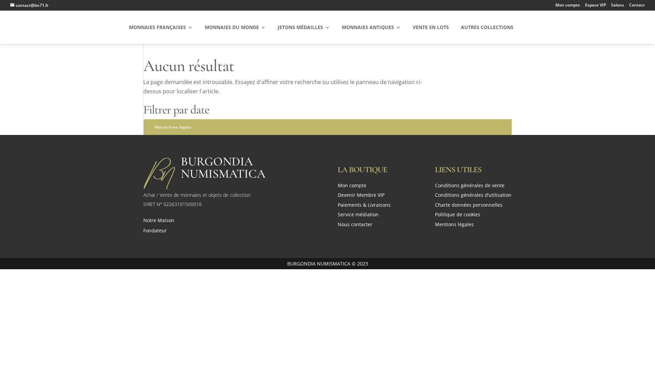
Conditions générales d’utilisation (473, 195)
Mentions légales (454, 225)
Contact (637, 5)
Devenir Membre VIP (361, 195)
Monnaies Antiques (368, 27)
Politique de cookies (457, 215)
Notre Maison (158, 220)
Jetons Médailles (300, 27)
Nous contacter (355, 225)
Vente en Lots (431, 27)
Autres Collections (487, 27)
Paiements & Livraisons (364, 205)
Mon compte (567, 5)
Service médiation (358, 215)
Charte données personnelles (469, 205)
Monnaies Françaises (157, 27)
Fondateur (155, 231)
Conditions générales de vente (470, 186)
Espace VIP (595, 5)
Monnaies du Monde (232, 27)
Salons (617, 5)
